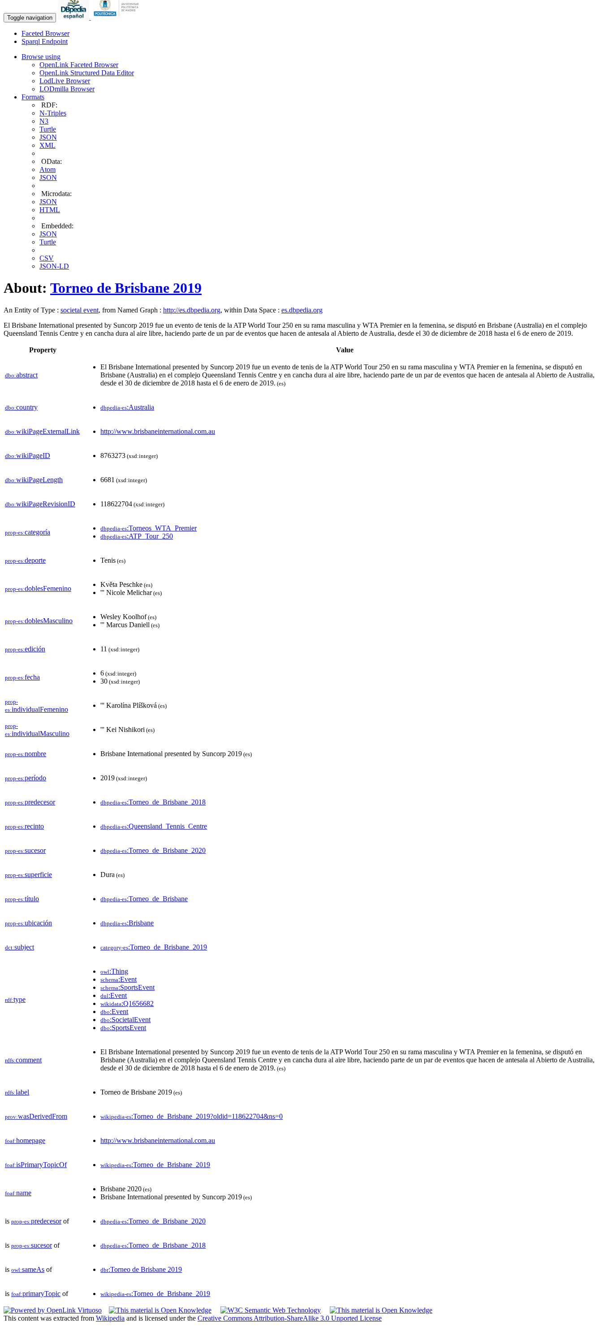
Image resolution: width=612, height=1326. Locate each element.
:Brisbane (127, 923)
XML (47, 145)
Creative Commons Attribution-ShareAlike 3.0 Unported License (290, 1318)
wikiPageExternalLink (42, 431)
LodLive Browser (64, 81)
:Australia (127, 407)
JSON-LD (54, 266)
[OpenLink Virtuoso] (53, 1310)
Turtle (47, 129)
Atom (47, 169)
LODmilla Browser (67, 89)
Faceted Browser (45, 33)
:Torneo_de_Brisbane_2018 (153, 802)
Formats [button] (33, 97)
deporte (25, 560)
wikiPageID (27, 455)
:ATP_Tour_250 (136, 536)
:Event (118, 979)
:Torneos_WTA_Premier (148, 528)
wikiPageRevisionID (40, 504)
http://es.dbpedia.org (191, 310)
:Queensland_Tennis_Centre (153, 826)
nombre (25, 753)
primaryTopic (35, 1293)
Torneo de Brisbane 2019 (126, 288)
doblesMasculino (39, 621)
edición (25, 649)
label (17, 1092)
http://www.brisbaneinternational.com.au (157, 431)
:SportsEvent (127, 987)
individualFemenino (36, 705)
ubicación (28, 923)
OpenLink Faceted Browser (78, 64)
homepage (25, 1140)
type (15, 999)
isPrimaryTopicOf (36, 1164)
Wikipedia (110, 1318)
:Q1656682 (127, 1003)
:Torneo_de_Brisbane (144, 899)
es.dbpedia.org (302, 310)
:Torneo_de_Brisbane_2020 (153, 850)
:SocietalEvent (125, 1019)
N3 (43, 121)
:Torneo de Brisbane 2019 (141, 1269)
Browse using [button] (41, 56)
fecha (22, 677)
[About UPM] (118, 17)
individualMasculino (37, 730)
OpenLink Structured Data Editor (86, 73)
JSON (48, 137)
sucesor (25, 850)
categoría (27, 532)
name (18, 1193)
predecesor (30, 802)
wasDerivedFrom (36, 1116)
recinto (24, 826)
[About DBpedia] (74, 17)
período (25, 778)
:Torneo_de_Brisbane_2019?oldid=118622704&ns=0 (191, 1116)
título (22, 899)
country (21, 407)
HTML (49, 210)
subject (19, 947)
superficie (28, 874)
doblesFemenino (38, 588)
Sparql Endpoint (45, 41)
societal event (79, 310)
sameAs (27, 1269)
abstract (21, 375)
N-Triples (52, 113)
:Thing (114, 971)
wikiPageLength (34, 479)
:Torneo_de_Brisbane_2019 (153, 947)
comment (23, 1060)
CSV (46, 258)
